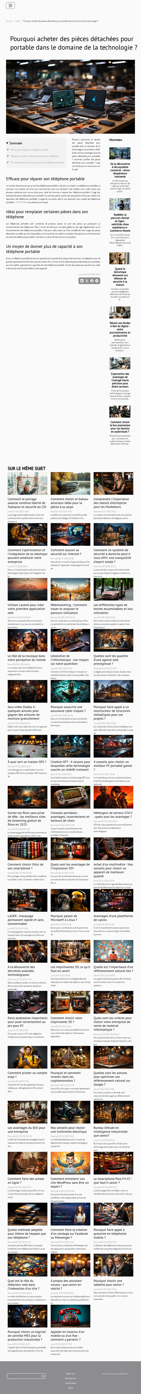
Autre (17, 21)
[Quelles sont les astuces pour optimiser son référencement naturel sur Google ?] (113, 1057)
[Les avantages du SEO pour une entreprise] (27, 1111)
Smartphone (70, 1378)
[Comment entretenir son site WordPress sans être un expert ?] (70, 1162)
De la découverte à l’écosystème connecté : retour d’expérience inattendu (120, 170)
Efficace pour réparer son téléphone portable (29, 149)
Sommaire (16, 143)
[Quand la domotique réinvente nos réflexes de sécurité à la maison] (119, 258)
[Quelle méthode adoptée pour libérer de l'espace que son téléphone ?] (27, 1213)
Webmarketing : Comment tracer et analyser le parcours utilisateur (69, 609)
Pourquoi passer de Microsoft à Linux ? (64, 918)
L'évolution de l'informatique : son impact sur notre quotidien (70, 660)
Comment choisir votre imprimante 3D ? (66, 1020)
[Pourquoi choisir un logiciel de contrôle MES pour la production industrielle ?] (27, 1315)
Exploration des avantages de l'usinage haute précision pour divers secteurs (120, 380)
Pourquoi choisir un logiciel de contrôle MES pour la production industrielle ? (27, 1335)
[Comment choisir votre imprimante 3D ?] (70, 1002)
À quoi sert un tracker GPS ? (27, 762)
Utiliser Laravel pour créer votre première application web (26, 609)
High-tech (70, 1373)
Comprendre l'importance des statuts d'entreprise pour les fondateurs (111, 503)
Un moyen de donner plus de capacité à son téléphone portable (37, 162)
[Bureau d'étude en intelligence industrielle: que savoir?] (113, 1111)
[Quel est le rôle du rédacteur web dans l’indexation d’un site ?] (27, 1264)
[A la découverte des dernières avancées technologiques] (27, 951)
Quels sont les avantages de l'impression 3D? (70, 866)
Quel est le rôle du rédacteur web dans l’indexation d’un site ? (23, 1284)
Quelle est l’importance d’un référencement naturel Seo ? (113, 969)
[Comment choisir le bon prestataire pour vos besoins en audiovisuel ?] (119, 412)
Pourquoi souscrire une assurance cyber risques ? (68, 709)
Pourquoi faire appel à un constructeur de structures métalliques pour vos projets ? (112, 713)
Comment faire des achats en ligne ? (26, 1181)
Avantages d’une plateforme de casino (113, 918)
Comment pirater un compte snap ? (27, 1075)
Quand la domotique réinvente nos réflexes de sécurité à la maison (120, 276)
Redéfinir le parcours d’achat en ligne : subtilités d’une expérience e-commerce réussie (120, 222)
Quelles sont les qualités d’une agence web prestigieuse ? (111, 660)
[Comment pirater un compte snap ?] (27, 1057)
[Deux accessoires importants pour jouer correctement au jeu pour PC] (27, 1002)
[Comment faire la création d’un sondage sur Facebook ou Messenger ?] (70, 1213)
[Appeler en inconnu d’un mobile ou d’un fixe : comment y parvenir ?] (70, 1315)
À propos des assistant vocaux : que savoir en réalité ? (66, 1284)
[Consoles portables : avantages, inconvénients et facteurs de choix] (70, 797)
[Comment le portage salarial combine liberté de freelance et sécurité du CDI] (27, 483)
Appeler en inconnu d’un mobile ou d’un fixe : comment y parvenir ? (67, 1335)
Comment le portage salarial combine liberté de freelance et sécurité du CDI (27, 503)
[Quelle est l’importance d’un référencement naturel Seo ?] (113, 951)
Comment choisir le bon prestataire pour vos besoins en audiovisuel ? (120, 426)
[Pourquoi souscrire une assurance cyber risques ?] (70, 691)
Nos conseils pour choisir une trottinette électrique (69, 1130)
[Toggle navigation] (10, 5)
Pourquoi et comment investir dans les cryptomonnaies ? (66, 1077)
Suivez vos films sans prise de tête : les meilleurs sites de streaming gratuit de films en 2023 (27, 818)
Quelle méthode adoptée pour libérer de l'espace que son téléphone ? (27, 1233)
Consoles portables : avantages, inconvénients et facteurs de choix (70, 817)
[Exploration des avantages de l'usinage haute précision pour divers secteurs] (119, 363)
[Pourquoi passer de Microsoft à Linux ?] (70, 900)
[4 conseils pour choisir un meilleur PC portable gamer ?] (113, 746)
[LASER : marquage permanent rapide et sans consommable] (27, 900)
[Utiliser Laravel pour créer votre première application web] (27, 589)
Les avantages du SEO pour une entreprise (26, 1130)
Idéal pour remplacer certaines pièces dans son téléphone (35, 156)
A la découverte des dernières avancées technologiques (21, 971)
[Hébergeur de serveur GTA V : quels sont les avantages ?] (113, 797)
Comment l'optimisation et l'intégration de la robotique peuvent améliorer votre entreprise (27, 556)
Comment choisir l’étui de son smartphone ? (25, 866)
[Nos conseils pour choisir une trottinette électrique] (70, 1111)
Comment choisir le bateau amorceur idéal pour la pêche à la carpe (69, 503)
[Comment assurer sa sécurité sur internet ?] (70, 534)
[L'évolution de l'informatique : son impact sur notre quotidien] (70, 640)
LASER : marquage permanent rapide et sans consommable (26, 920)
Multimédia (70, 1383)
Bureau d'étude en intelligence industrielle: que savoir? (111, 1131)
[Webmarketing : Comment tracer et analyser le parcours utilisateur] (70, 589)
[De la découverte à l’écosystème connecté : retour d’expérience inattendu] (119, 153)
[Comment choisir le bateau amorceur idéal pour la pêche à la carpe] (70, 483)
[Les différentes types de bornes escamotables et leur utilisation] (113, 589)
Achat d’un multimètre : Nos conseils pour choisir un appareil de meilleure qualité (113, 870)
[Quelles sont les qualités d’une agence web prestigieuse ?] (113, 640)
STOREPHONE (20, 202)
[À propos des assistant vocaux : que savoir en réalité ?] (70, 1264)
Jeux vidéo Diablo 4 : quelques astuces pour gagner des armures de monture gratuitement (24, 713)
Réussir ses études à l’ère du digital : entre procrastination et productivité (120, 329)
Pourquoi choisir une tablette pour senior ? (109, 1283)
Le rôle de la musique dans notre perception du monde (27, 658)
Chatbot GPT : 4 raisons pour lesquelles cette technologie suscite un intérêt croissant (70, 766)
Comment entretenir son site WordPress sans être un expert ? (70, 1182)
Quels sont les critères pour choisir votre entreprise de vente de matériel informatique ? (113, 1024)
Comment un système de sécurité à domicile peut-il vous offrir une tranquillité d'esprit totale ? (112, 556)
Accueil (9, 21)
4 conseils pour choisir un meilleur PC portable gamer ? (113, 766)
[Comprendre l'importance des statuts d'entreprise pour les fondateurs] (113, 483)
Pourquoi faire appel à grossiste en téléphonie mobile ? (110, 1233)
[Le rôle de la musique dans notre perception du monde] (27, 640)
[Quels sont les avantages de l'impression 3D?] (70, 848)
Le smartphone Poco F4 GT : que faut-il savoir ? (113, 1181)
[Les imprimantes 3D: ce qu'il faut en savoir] (70, 951)
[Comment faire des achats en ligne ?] (27, 1162)
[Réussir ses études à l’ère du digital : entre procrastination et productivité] (119, 312)
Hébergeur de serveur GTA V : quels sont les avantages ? (113, 815)
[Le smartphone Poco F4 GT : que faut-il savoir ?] (113, 1162)
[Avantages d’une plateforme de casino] (113, 900)
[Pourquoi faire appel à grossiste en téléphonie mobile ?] (113, 1213)
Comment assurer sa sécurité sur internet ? (66, 552)
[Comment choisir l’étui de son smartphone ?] (27, 848)
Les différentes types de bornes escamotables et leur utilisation (113, 609)
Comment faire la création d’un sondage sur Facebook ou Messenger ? (69, 1233)
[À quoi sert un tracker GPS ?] (27, 746)
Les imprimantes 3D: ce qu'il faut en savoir (70, 969)
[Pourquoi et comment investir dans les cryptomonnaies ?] (70, 1057)
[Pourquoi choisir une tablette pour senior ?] (113, 1264)
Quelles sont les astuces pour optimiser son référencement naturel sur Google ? (112, 1078)
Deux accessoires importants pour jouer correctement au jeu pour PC (27, 1022)
